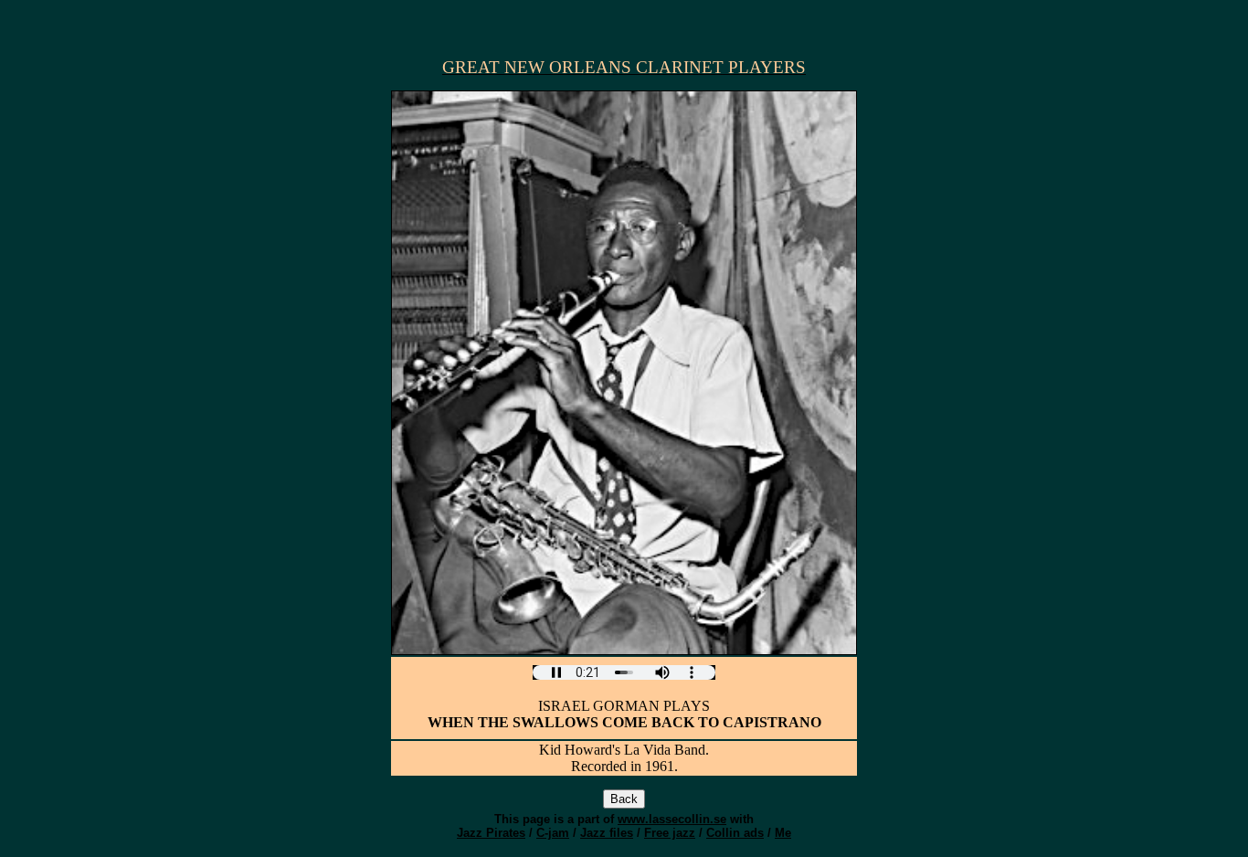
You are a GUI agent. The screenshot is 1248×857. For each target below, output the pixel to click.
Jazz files (606, 833)
